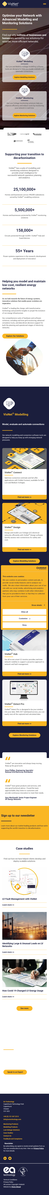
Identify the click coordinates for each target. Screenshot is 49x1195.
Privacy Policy (39, 1148)
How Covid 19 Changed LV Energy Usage (22, 990)
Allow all (24, 612)
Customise (23, 618)
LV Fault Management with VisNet (19, 899)
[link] (5, 1158)
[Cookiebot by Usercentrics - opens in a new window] (36, 568)
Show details (37, 605)
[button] (44, 3)
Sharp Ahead (16, 1187)
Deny (24, 625)
